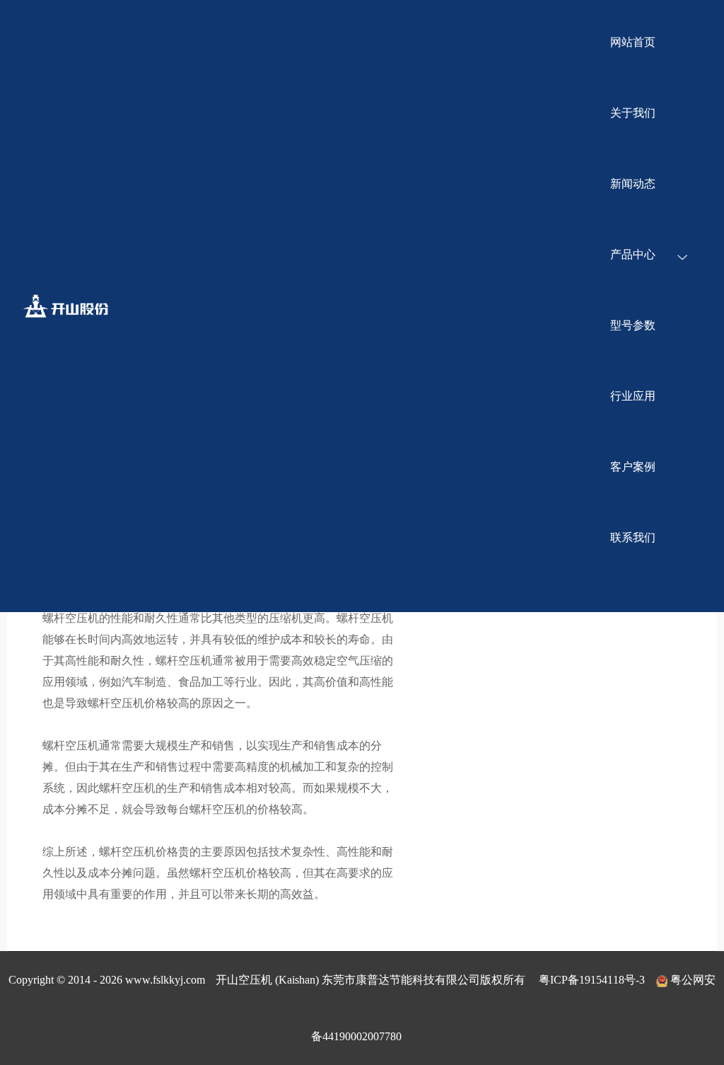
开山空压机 (75, 306)
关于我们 (632, 113)
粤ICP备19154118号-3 (592, 980)
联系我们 (632, 537)
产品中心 (632, 254)
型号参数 (632, 325)
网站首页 (632, 42)
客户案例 (632, 467)
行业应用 (632, 396)
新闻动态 (632, 184)
